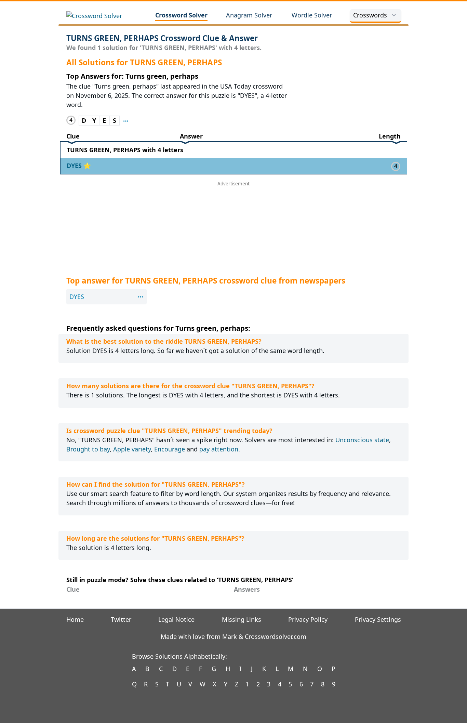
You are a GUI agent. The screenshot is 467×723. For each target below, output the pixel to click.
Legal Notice (176, 619)
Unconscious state (362, 440)
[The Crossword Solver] (102, 16)
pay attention (218, 449)
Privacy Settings (378, 619)
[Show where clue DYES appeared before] (126, 121)
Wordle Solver (312, 15)
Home (75, 619)
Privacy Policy (308, 619)
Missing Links (241, 619)
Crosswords (370, 15)
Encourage (169, 449)
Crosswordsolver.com (275, 636)
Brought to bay (88, 449)
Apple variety (132, 449)
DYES (75, 165)
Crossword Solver (181, 15)
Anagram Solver (249, 15)
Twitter (121, 619)
